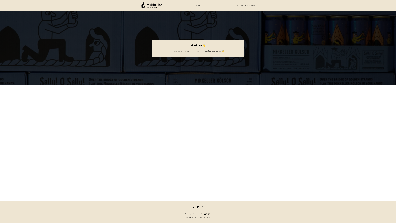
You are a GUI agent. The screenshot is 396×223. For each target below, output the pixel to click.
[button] (246, 5)
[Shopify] (207, 214)
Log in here (206, 217)
